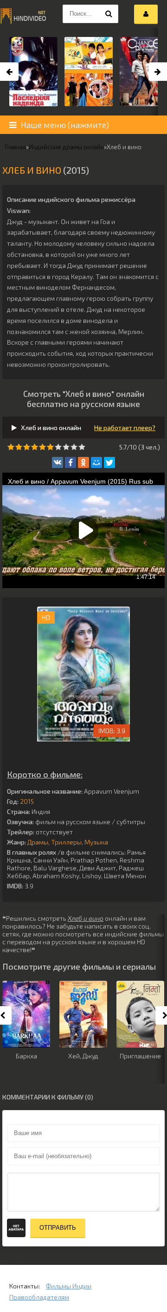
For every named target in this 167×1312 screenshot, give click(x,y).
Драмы (37, 842)
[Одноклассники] (83, 462)
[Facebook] (70, 462)
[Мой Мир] (96, 462)
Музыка (96, 842)
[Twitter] (109, 462)
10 (82, 447)
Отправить (57, 1227)
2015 (27, 801)
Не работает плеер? (124, 427)
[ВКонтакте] (57, 462)
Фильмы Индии (68, 1286)
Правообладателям (39, 1297)
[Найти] (109, 14)
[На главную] (23, 14)
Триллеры (66, 842)
